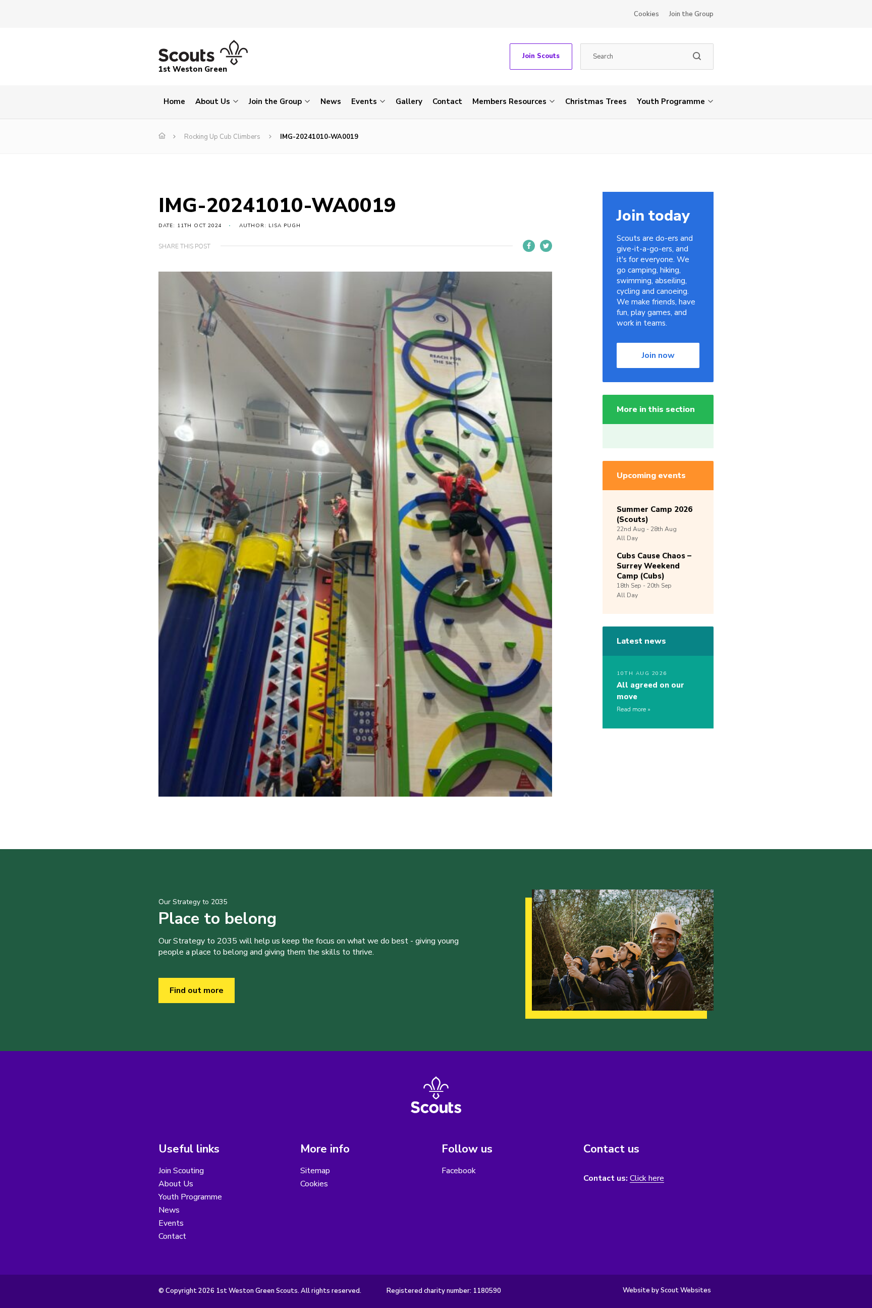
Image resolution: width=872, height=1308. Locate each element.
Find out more (197, 990)
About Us (212, 101)
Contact (447, 101)
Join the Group (691, 14)
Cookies (646, 14)
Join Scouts (541, 56)
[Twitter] (546, 246)
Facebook (459, 1170)
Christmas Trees (596, 101)
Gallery (409, 101)
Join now (658, 355)
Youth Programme (671, 101)
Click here (647, 1178)
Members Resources (509, 101)
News (330, 101)
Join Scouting (181, 1170)
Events (364, 101)
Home (174, 101)
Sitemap (315, 1170)
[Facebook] (529, 246)
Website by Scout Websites (667, 1290)
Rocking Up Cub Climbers (222, 136)
